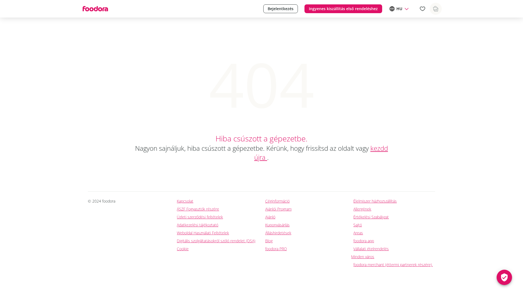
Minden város (362, 256)
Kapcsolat (185, 201)
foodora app (363, 240)
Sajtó (357, 224)
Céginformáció (277, 201)
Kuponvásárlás (277, 224)
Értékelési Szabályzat (371, 217)
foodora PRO (276, 248)
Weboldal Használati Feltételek (203, 232)
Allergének (362, 209)
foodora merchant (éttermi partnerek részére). (393, 264)
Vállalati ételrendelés (371, 248)
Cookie (183, 248)
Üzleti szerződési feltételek (200, 217)
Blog (269, 240)
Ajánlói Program (278, 209)
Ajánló (270, 217)
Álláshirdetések (278, 232)
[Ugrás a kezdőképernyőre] (95, 9)
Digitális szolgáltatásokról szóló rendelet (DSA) (216, 240)
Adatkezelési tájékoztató (197, 224)
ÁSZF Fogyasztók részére (198, 209)
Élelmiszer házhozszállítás (375, 201)
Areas (358, 232)
